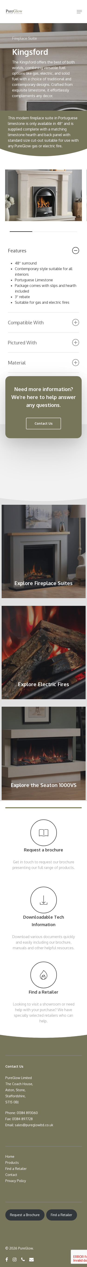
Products (12, 1163)
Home (9, 1156)
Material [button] (17, 363)
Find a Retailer (43, 992)
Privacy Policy (15, 1181)
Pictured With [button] (22, 342)
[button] (79, 11)
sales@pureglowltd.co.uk (34, 1125)
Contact (11, 1175)
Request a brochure (43, 849)
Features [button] (17, 250)
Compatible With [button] (26, 322)
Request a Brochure (25, 1215)
